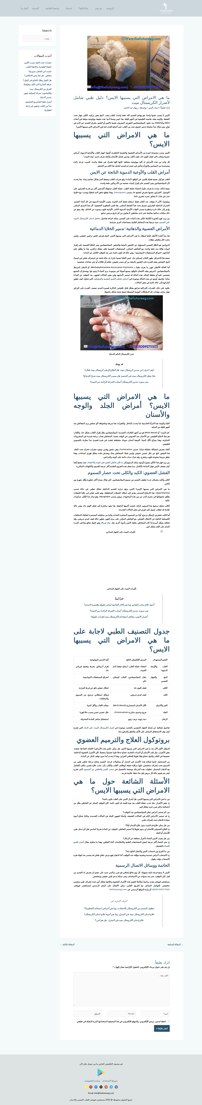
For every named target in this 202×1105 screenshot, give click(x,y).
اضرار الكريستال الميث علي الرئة (99, 727)
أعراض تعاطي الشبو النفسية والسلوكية (111, 278)
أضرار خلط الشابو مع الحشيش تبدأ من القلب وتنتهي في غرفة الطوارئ (38, 105)
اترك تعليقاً (165, 107)
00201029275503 (161, 889)
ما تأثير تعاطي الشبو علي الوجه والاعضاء (105, 462)
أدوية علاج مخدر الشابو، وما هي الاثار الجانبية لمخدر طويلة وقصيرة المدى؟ (119, 604)
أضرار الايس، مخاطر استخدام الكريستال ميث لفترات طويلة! (119, 616)
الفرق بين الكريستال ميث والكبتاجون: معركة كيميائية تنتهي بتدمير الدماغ (38, 93)
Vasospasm (120, 192)
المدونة (35, 8)
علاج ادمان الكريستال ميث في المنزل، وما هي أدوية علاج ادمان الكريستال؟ (119, 914)
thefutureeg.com (118, 889)
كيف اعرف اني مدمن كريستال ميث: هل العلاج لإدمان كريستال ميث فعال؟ (119, 369)
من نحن (98, 8)
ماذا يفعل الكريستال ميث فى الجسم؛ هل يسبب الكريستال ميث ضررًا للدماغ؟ (119, 375)
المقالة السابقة (175, 944)
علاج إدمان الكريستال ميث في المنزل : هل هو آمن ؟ (119, 920)
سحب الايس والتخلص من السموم (99, 769)
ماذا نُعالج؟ (83, 8)
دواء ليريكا (106, 522)
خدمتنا (69, 8)
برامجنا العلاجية (52, 8)
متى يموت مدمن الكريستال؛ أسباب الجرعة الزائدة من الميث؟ (119, 381)
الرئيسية (110, 8)
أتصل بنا (24, 8)
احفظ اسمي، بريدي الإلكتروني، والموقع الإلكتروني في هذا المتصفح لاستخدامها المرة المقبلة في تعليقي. (121, 1021)
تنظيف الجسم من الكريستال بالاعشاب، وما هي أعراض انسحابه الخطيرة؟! (119, 908)
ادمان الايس (153, 107)
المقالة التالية (67, 944)
